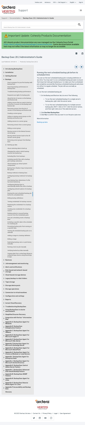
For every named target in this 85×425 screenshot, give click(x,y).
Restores (8, 260)
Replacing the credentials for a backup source (19, 205)
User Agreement (65, 413)
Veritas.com (38, 2)
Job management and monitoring (16, 263)
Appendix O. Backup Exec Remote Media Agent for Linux (16, 383)
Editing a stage (11, 239)
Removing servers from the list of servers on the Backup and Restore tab (19, 109)
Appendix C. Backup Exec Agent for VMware (17, 331)
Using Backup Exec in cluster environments (15, 310)
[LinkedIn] (40, 418)
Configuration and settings (14, 296)
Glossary (8, 392)
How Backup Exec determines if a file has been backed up (18, 181)
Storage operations (12, 289)
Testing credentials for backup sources (19, 201)
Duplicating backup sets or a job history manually (19, 243)
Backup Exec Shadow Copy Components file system (19, 169)
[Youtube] (45, 418)
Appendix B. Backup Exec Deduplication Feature (13, 327)
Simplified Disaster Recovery (15, 314)
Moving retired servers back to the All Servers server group (18, 136)
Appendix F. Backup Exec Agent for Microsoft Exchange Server (17, 344)
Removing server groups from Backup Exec (18, 141)
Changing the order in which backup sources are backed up (18, 152)
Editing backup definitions (15, 198)
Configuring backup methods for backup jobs (19, 176)
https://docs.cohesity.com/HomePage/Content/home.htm (28, 44)
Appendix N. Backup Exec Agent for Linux (17, 379)
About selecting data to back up (17, 148)
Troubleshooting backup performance (19, 91)
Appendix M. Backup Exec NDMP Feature (16, 375)
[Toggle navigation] (80, 10)
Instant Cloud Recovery (13, 303)
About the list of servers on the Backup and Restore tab (19, 99)
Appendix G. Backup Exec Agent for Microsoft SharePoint (17, 348)
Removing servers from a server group (19, 125)
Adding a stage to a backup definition (18, 235)
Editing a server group (14, 128)
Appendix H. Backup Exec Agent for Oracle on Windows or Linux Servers (17, 353)
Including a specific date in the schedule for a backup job (19, 223)
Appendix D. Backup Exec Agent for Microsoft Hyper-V (17, 335)
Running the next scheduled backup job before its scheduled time (19, 194)
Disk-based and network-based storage (16, 271)
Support (4, 18)
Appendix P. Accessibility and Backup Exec (18, 388)
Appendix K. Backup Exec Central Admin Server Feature (16, 366)
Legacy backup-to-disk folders (16, 278)
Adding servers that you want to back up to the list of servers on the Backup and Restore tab (19, 104)
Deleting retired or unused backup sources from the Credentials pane (18, 214)
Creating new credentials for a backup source (19, 210)
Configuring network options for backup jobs (19, 189)
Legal (55, 413)
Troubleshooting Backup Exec (15, 306)
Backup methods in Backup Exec (17, 173)
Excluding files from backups (16, 156)
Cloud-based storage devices (15, 275)
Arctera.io (47, 2)
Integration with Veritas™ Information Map (18, 318)
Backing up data (12, 145)
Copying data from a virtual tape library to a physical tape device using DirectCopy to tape (19, 255)
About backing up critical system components (17, 164)
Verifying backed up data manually (17, 250)
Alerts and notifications (13, 267)
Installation (9, 72)
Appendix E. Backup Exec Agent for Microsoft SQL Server (17, 340)
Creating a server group (14, 113)
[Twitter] (34, 418)
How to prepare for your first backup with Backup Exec (19, 83)
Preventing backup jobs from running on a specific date (19, 227)
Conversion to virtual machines (16, 292)
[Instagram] (51, 418)
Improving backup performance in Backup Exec (17, 87)
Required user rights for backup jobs (18, 95)
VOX (54, 2)
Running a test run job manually (16, 247)
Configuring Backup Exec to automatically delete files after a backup (19, 185)
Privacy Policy (47, 413)
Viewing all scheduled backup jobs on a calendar (19, 231)
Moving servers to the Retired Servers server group (18, 132)
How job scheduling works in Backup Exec (18, 218)
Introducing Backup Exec (13, 69)
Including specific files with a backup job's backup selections (18, 160)
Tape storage (10, 282)
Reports (8, 299)
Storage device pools (12, 285)
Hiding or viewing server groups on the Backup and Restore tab (19, 117)
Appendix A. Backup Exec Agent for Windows (17, 322)
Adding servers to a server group (17, 121)
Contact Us (36, 413)
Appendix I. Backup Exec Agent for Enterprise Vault (17, 357)
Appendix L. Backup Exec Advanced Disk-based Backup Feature (17, 370)
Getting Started (10, 76)
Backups (8, 79)
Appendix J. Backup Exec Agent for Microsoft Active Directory (17, 362)
